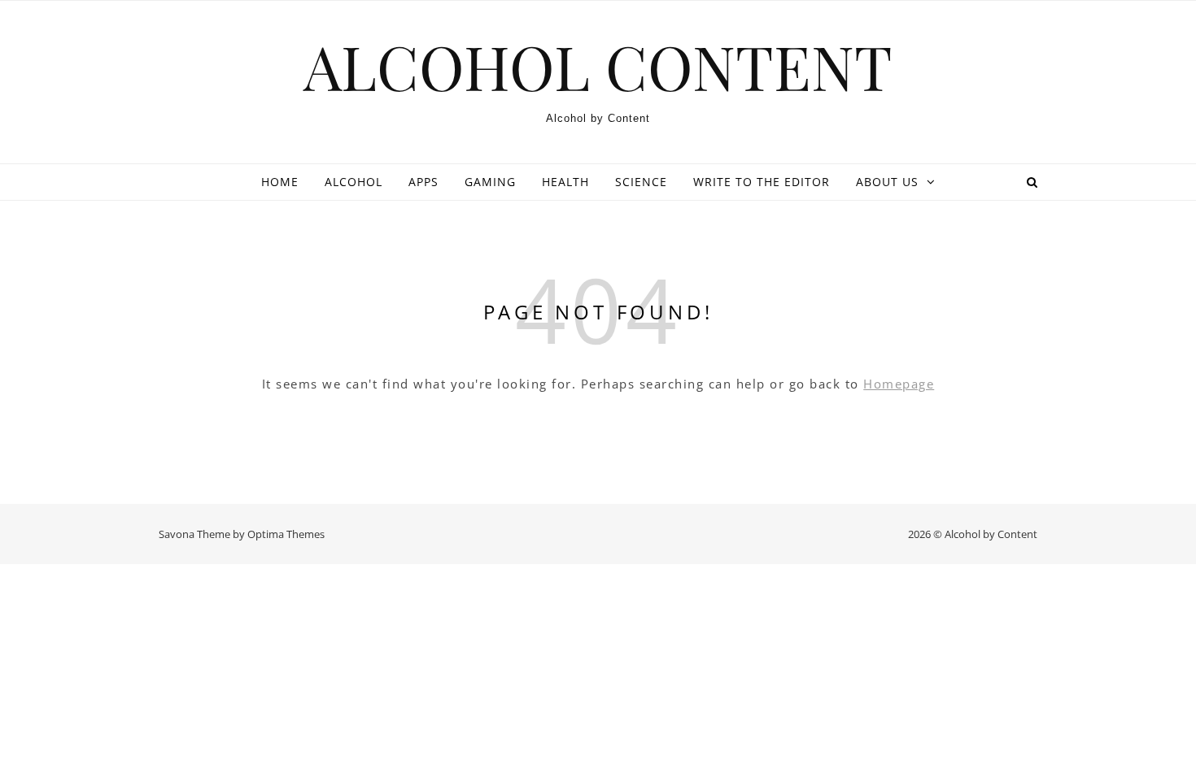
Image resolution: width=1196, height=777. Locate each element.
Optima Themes (286, 534)
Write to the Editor (761, 181)
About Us (887, 181)
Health (565, 181)
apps (423, 181)
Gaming (490, 181)
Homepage (898, 383)
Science (641, 181)
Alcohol (353, 181)
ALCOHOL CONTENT (598, 66)
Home (280, 181)
